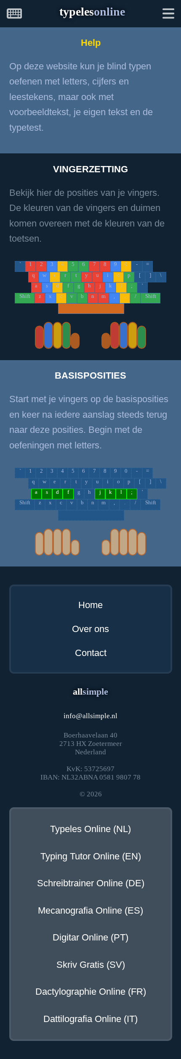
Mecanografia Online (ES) (90, 911)
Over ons (90, 629)
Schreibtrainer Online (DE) (90, 883)
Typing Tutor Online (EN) (90, 856)
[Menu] (168, 15)
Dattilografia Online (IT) (90, 1019)
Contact (90, 653)
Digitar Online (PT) (90, 938)
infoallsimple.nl (90, 716)
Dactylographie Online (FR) (90, 992)
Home (90, 605)
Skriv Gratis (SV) (90, 965)
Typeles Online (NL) (90, 829)
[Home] (14, 15)
